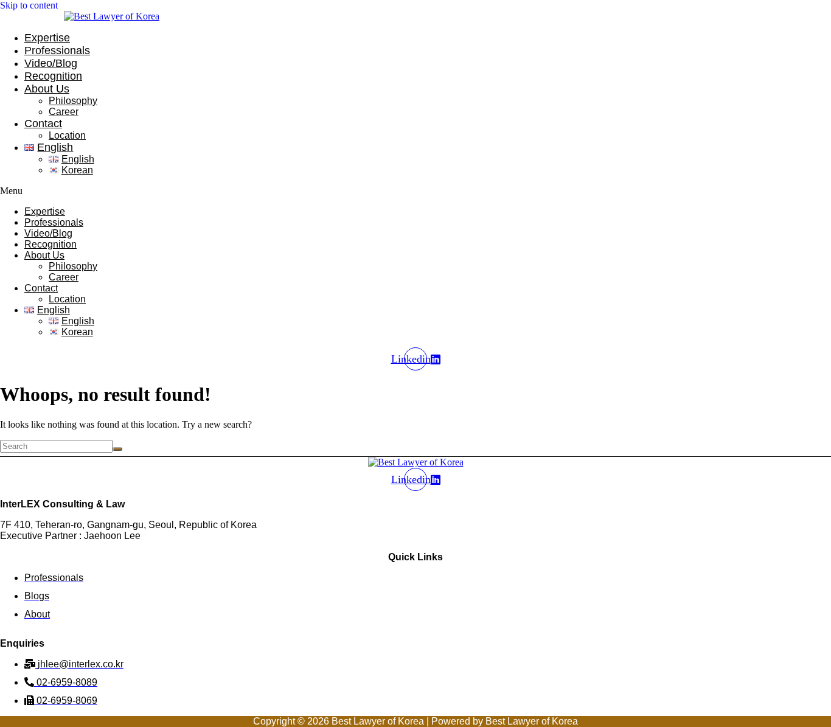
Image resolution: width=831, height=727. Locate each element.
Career (63, 111)
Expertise (47, 38)
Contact (43, 123)
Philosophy (73, 101)
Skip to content (29, 5)
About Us (46, 89)
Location (67, 135)
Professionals (57, 50)
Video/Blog (50, 63)
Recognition (53, 76)
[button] (263, 191)
